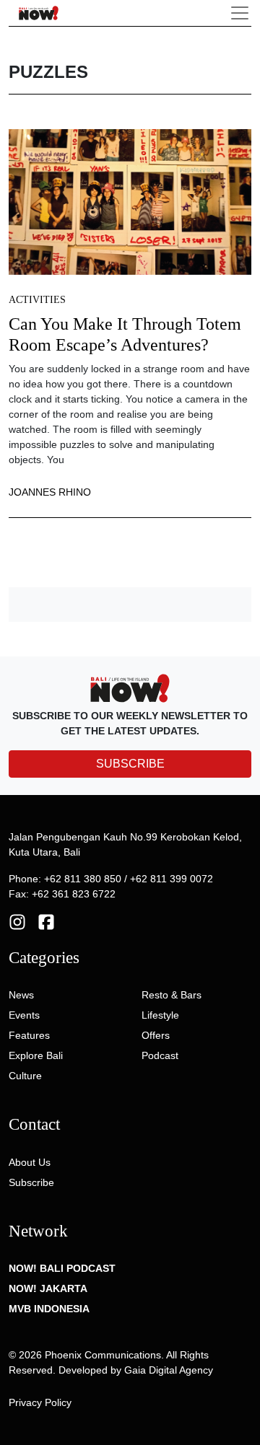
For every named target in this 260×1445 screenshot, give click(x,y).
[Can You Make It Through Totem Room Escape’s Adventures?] (130, 201)
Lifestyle (160, 1015)
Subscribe (31, 1182)
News (21, 995)
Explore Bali (36, 1055)
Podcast (160, 1055)
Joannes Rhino (50, 492)
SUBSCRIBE (130, 763)
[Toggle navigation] (239, 13)
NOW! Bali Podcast (62, 1268)
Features (29, 1035)
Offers (156, 1035)
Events (24, 1015)
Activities (37, 299)
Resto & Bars (172, 995)
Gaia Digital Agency (168, 1370)
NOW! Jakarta (48, 1288)
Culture (25, 1075)
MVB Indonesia (49, 1308)
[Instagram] (17, 920)
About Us (30, 1162)
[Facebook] (46, 920)
